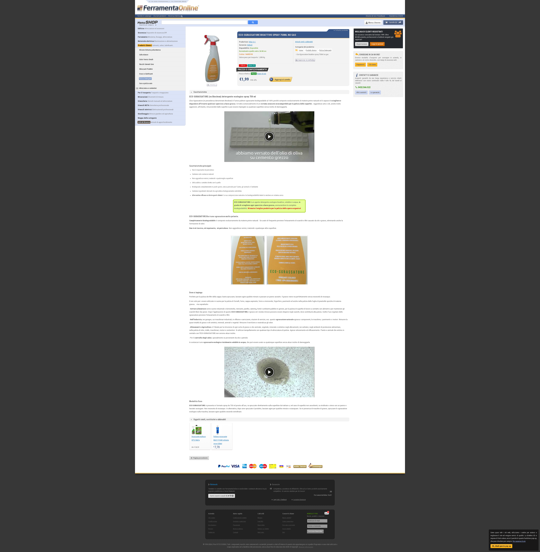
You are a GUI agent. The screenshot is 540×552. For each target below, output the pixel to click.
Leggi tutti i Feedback (280, 500)
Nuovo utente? (286, 518)
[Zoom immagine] (212, 86)
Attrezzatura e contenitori (148, 88)
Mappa (260, 518)
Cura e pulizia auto (145, 83)
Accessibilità (286, 529)
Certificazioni (212, 521)
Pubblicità (211, 532)
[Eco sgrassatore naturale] (287, 286)
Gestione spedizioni (239, 521)
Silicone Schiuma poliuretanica (150, 50)
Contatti (235, 532)
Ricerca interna (238, 529)
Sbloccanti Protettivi (146, 69)
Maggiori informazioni (306, 547)
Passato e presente (288, 525)
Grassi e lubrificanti (146, 74)
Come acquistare (287, 521)
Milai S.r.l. (252, 42)
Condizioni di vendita (240, 518)
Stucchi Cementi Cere (146, 64)
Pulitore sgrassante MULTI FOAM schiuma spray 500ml (221, 440)
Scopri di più (261, 74)
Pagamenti (236, 525)
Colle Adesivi (143, 55)
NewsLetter (261, 525)
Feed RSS (260, 521)
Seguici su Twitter (263, 529)
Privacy (210, 529)
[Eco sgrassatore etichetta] (248, 286)
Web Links (261, 532)
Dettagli (249, 45)
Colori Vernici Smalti (146, 60)
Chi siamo (211, 518)
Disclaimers (212, 525)
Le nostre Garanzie (299, 500)
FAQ (283, 532)
